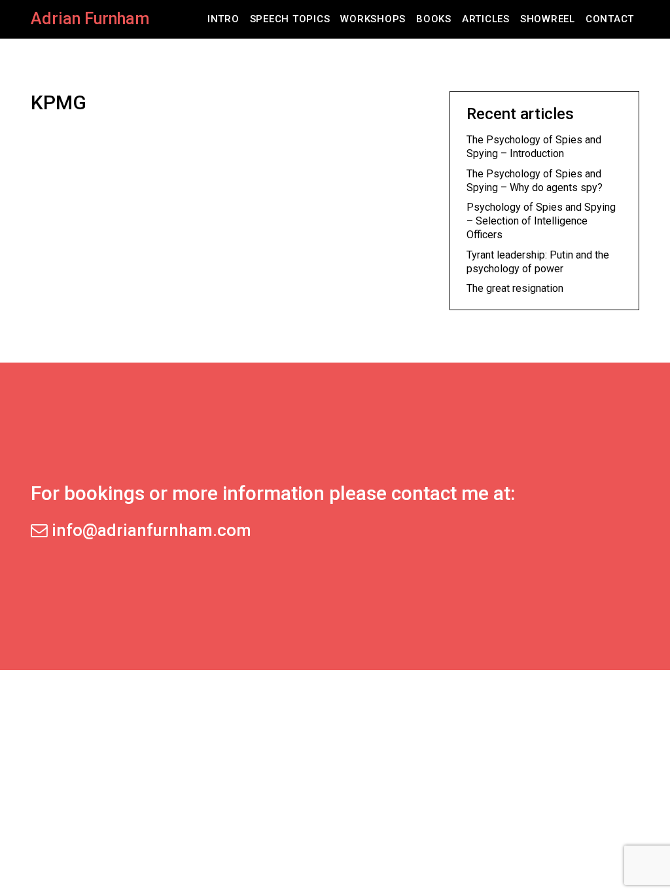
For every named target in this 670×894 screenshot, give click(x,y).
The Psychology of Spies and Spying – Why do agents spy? (535, 181)
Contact (610, 19)
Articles (486, 19)
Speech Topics (290, 19)
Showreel (547, 19)
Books (433, 19)
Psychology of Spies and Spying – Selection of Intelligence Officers (541, 221)
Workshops (373, 19)
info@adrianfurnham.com (149, 530)
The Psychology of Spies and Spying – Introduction (534, 147)
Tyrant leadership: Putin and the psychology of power (538, 262)
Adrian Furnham (90, 18)
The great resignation (515, 288)
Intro (223, 19)
